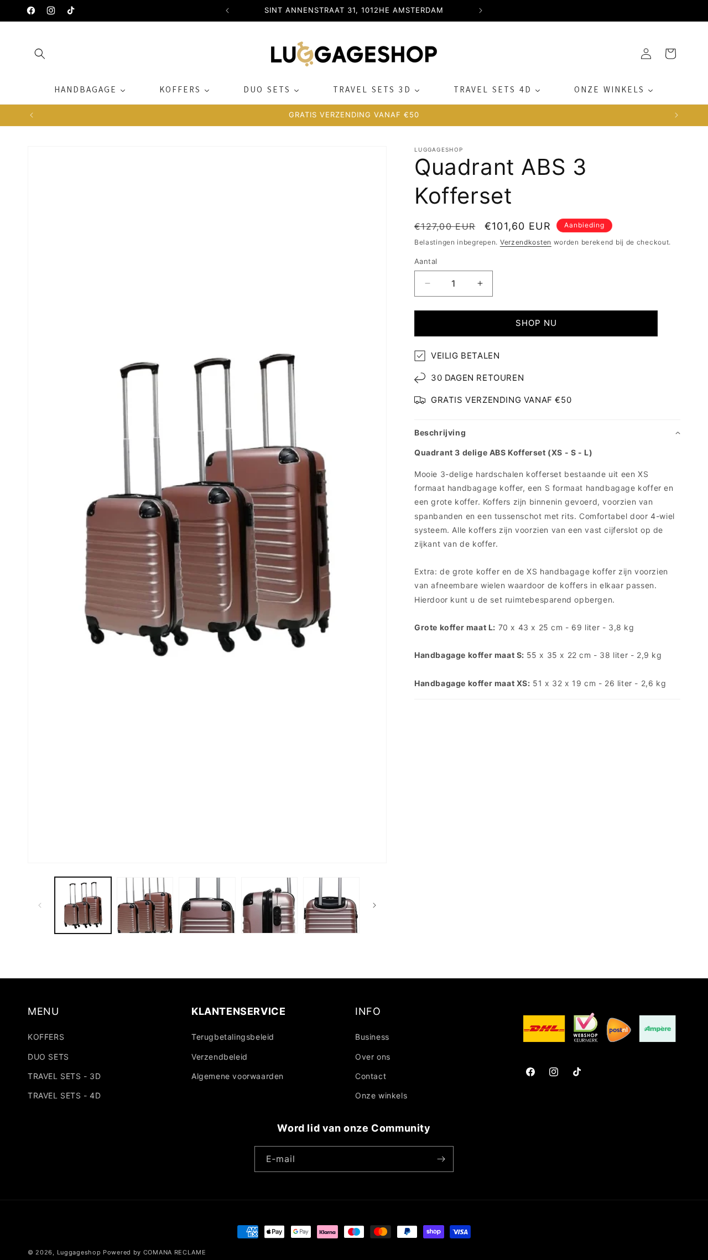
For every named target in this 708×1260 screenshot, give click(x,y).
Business (372, 1036)
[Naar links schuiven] (40, 905)
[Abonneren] (441, 1159)
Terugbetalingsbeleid (232, 1036)
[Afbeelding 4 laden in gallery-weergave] (269, 905)
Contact (370, 1076)
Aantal (425, 261)
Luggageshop (79, 1252)
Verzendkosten (525, 242)
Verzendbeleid (219, 1056)
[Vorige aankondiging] (227, 10)
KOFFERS (46, 1036)
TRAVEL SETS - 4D (64, 1095)
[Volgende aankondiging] (480, 10)
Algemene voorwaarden (237, 1076)
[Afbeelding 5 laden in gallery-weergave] (331, 905)
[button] (40, 54)
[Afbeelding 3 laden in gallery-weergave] (207, 905)
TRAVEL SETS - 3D (64, 1076)
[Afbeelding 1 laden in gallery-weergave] (83, 905)
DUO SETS (48, 1056)
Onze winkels (381, 1095)
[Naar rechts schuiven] (374, 905)
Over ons (373, 1056)
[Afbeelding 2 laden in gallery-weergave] (145, 905)
